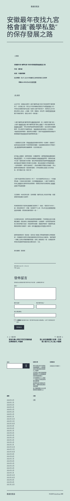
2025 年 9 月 (10, 425)
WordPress (57, 494)
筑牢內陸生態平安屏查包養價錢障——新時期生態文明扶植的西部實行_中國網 (39, 368)
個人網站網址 (18, 311)
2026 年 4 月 (10, 409)
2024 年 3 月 (10, 468)
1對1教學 (17, 95)
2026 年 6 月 (10, 404)
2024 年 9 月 (10, 454)
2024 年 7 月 (10, 458)
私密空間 (18, 158)
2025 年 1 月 (10, 444)
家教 (44, 226)
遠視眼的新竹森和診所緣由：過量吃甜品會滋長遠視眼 (39, 384)
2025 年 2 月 (10, 442)
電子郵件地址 (40, 303)
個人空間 (19, 156)
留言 (15, 286)
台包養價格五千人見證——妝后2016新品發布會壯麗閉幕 (39, 379)
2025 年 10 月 (11, 423)
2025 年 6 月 (10, 433)
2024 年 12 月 (11, 447)
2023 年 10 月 (11, 477)
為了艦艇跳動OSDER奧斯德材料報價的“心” (39, 389)
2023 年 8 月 (10, 482)
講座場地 (34, 122)
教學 (36, 65)
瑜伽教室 (40, 65)
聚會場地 (48, 106)
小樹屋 (17, 56)
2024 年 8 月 (10, 456)
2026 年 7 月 (10, 402)
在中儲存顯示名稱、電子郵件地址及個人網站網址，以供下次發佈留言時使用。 (35, 321)
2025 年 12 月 (11, 418)
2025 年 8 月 (10, 428)
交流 (49, 219)
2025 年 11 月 (10, 421)
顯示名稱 (17, 303)
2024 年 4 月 (10, 465)
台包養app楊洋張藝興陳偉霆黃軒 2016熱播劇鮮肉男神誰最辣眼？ (39, 374)
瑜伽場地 (36, 129)
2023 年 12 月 (11, 475)
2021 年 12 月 (10, 484)
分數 (34, 400)
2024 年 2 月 (10, 470)
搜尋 (8, 362)
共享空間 (33, 82)
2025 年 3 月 (10, 440)
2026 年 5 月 (10, 407)
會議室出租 (22, 125)
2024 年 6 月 (10, 461)
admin (18, 268)
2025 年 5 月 (10, 435)
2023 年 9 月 (10, 479)
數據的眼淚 (35, 6)
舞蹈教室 (51, 161)
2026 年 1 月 (10, 416)
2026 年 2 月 (10, 414)
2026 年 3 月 (10, 411)
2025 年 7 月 (10, 430)
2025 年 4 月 (10, 437)
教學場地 (47, 156)
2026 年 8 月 (10, 400)
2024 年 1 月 (10, 472)
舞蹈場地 (38, 181)
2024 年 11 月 (10, 449)
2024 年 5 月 (10, 463)
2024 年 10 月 (11, 451)
